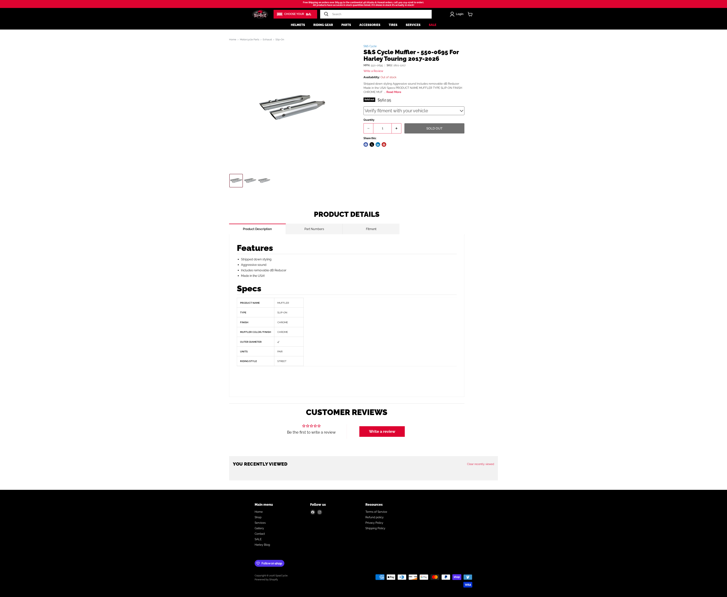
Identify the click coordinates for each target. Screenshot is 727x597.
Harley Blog (262, 544)
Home (232, 39)
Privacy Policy (374, 522)
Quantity (369, 120)
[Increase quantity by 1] (396, 128)
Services (413, 25)
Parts (346, 25)
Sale (432, 25)
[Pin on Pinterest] (384, 144)
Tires (393, 25)
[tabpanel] (346, 315)
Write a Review (373, 71)
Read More (393, 92)
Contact (260, 533)
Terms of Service (376, 511)
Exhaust (267, 39)
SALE (258, 539)
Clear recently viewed (480, 464)
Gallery (259, 528)
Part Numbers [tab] (314, 229)
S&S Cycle (370, 46)
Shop (258, 517)
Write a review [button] (382, 431)
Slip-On (279, 39)
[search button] (326, 14)
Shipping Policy (375, 528)
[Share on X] (372, 144)
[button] (295, 14)
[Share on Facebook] (366, 144)
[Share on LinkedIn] (378, 144)
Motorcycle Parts (249, 39)
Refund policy (374, 517)
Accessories (369, 25)
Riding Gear (323, 25)
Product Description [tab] (257, 229)
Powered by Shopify (266, 579)
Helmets (298, 25)
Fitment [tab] (371, 229)
